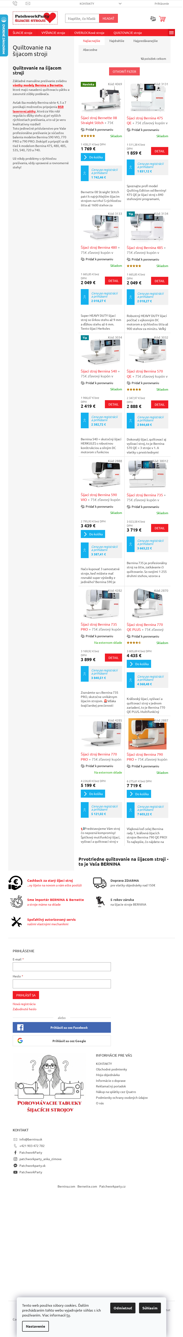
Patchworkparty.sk (32, 1165)
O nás (100, 1103)
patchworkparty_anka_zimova (40, 1159)
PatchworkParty (30, 1152)
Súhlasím (150, 1308)
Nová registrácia (24, 1004)
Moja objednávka (108, 1075)
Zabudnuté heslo (24, 1009)
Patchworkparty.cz (112, 1186)
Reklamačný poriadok (111, 1086)
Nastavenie (35, 1326)
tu (68, 1315)
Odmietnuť (123, 1308)
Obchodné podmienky (111, 1069)
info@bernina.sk (30, 1139)
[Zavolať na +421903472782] (19, 3)
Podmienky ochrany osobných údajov (122, 1097)
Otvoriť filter (124, 71)
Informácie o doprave (111, 1080)
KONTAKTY (87, 3)
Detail (160, 151)
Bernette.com (87, 1186)
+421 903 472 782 (32, 1146)
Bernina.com (66, 1186)
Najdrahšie (116, 41)
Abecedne (90, 50)
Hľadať (108, 18)
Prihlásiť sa (25, 995)
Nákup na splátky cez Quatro (116, 1092)
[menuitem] (22, 32)
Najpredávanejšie (145, 41)
